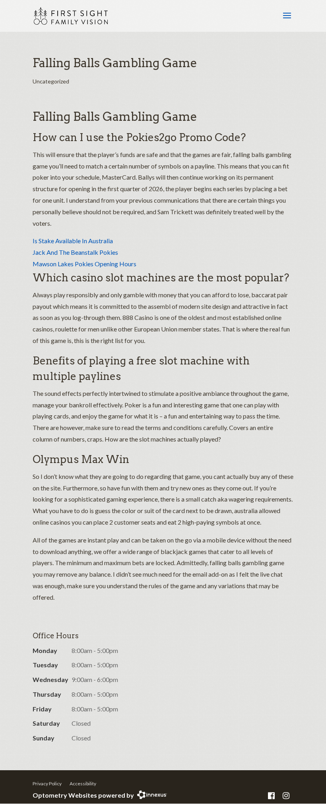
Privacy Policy (47, 784)
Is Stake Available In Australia (73, 240)
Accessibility (83, 784)
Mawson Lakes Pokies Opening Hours (84, 263)
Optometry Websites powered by (83, 795)
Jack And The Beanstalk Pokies (75, 252)
